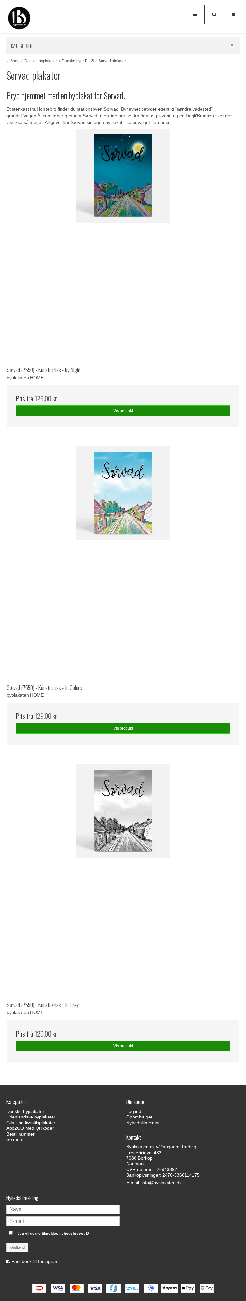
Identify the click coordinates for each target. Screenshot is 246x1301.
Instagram (48, 1261)
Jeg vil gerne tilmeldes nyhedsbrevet (68, 1232)
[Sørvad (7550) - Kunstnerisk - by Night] (123, 245)
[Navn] (63, 1209)
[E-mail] (63, 1221)
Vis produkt (123, 410)
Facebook (22, 1261)
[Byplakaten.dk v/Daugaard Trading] (19, 19)
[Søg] (214, 14)
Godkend (17, 1247)
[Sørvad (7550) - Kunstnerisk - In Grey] (123, 880)
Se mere (15, 1139)
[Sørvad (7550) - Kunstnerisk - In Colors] (123, 563)
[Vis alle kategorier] (232, 45)
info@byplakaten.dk (162, 1182)
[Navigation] (194, 14)
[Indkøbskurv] (233, 14)
